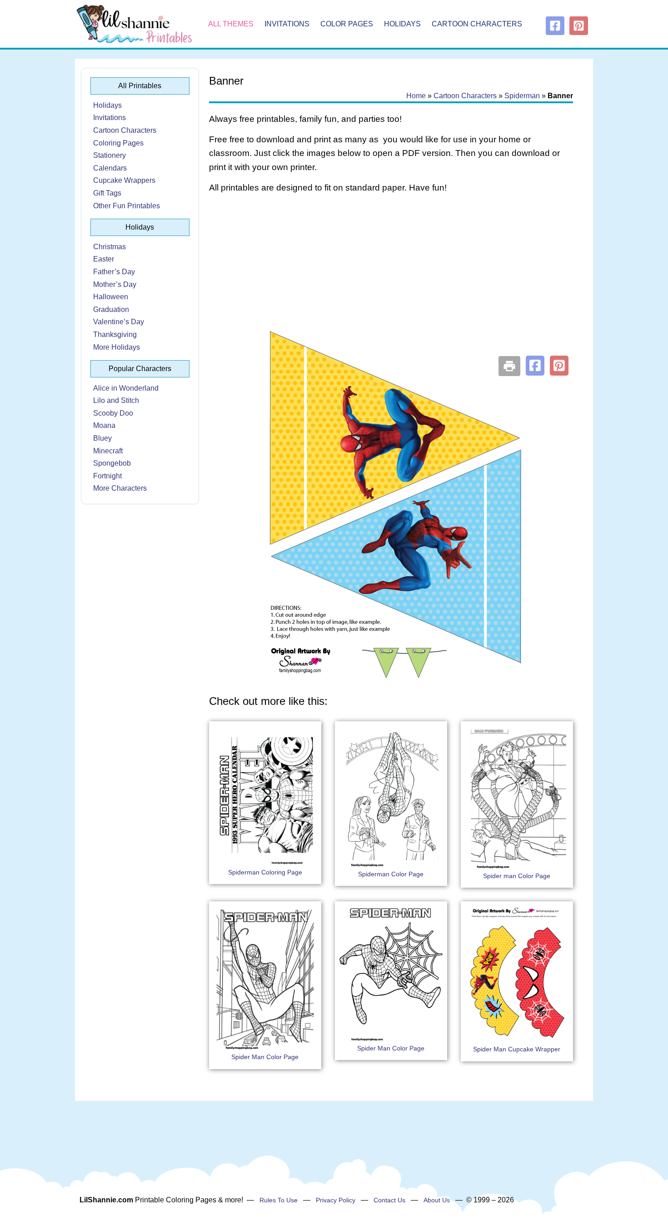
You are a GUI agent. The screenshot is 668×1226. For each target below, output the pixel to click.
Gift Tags (107, 193)
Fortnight (107, 476)
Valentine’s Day (118, 322)
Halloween (110, 297)
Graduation (111, 309)
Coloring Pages (118, 143)
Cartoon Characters (477, 24)
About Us (437, 1200)
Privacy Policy (335, 1200)
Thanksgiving (115, 334)
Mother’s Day (114, 284)
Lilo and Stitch (116, 400)
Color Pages (346, 24)
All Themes (231, 24)
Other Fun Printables (126, 206)
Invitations (286, 24)
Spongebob (112, 463)
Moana (104, 425)
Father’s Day (114, 272)
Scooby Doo (113, 413)
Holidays (402, 24)
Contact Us (389, 1200)
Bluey (102, 438)
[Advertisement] (391, 273)
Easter (103, 259)
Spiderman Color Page (391, 874)
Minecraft (108, 451)
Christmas (109, 247)
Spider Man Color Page (265, 1056)
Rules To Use (278, 1200)
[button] (535, 366)
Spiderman (522, 96)
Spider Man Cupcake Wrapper (516, 1049)
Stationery (109, 155)
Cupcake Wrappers (124, 180)
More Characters (120, 488)
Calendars (110, 168)
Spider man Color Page (516, 875)
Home (416, 96)
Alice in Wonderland (126, 388)
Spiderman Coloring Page (265, 872)
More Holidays (116, 347)
